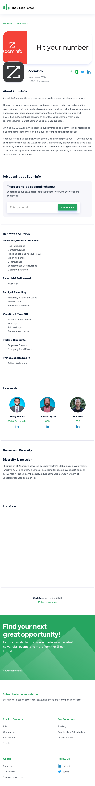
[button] (89, 7)
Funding (62, 726)
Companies (9, 731)
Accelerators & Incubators (71, 731)
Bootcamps (9, 737)
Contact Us (9, 771)
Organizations (65, 737)
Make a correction (47, 601)
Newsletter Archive (13, 777)
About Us (7, 765)
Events (6, 743)
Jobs (5, 726)
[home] (45, 7)
